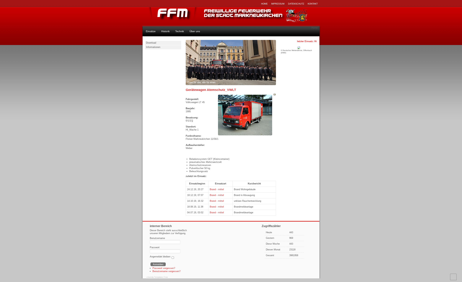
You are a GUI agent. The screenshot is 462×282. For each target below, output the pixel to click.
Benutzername (157, 238)
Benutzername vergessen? (166, 271)
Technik (179, 31)
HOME (264, 4)
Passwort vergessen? (163, 268)
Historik (165, 31)
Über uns (194, 31)
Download (151, 42)
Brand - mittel (217, 189)
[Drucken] (274, 95)
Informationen (153, 47)
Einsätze (151, 31)
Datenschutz (296, 4)
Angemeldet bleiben (160, 256)
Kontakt (313, 4)
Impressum (277, 4)
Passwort (155, 247)
